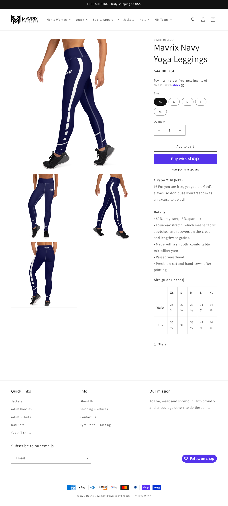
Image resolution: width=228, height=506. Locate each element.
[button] (58, 19)
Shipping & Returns (94, 409)
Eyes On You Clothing (95, 425)
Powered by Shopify (118, 495)
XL (160, 112)
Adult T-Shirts (21, 417)
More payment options (185, 169)
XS (160, 102)
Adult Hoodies (21, 409)
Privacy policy (142, 495)
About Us (87, 401)
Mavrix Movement (96, 495)
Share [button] (162, 344)
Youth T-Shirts (21, 433)
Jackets (16, 401)
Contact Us (88, 417)
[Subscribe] (86, 458)
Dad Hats (17, 425)
